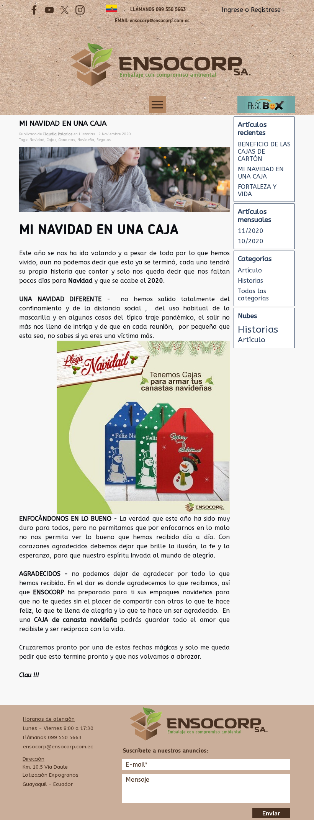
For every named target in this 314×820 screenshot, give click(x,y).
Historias (250, 280)
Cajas (51, 140)
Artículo (250, 270)
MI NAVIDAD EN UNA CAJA (261, 173)
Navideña (85, 140)
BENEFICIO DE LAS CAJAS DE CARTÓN (264, 151)
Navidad (36, 140)
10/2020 (250, 241)
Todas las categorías (253, 294)
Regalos (103, 140)
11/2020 (250, 231)
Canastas (67, 140)
